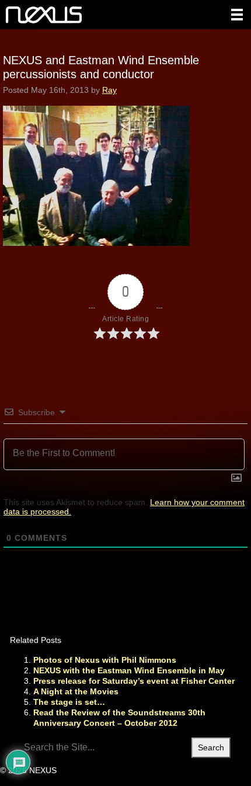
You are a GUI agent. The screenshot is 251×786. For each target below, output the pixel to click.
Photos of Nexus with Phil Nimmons (104, 660)
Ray (109, 90)
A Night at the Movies (75, 691)
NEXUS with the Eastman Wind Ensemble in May (129, 670)
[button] (237, 14)
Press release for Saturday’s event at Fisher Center (134, 681)
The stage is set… (69, 702)
